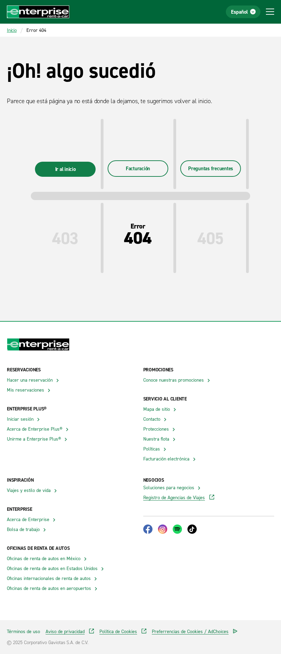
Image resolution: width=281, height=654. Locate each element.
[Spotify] (177, 529)
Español (239, 12)
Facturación (138, 168)
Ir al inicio (65, 169)
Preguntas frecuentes (210, 168)
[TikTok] (192, 529)
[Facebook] (147, 529)
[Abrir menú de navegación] (270, 12)
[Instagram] (162, 529)
